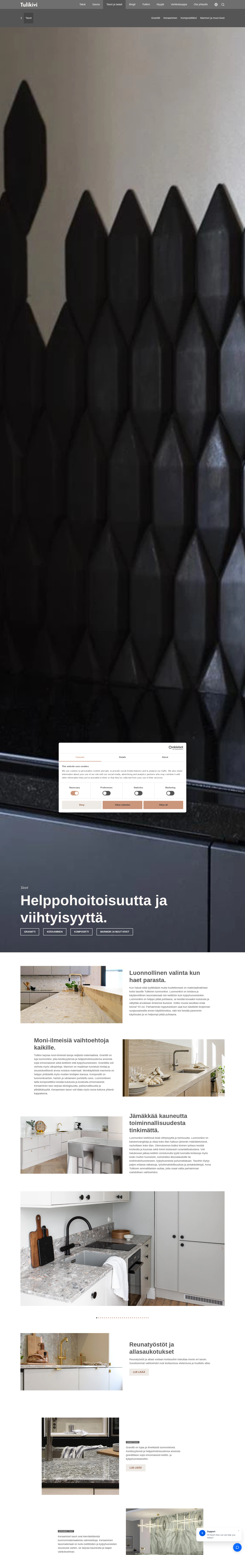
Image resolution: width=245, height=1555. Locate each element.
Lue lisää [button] (139, 1372)
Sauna (96, 4)
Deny (81, 805)
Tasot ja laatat (114, 4)
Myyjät (160, 4)
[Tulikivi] (32, 4)
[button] (223, 4)
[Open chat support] (237, 1547)
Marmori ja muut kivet (212, 18)
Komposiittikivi (189, 18)
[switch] (107, 793)
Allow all (163, 805)
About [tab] (165, 757)
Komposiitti (81, 932)
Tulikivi (146, 4)
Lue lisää (136, 1468)
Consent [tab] (80, 757)
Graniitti (155, 18)
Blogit (132, 4)
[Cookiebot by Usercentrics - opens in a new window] (170, 748)
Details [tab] (122, 757)
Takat (82, 4)
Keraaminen (170, 18)
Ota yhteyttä (201, 4)
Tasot (29, 18)
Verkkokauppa (179, 4)
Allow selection (122, 805)
